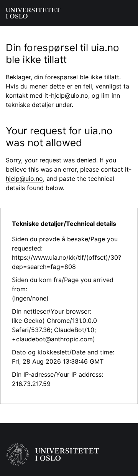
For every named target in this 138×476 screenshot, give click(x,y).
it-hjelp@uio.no (66, 95)
